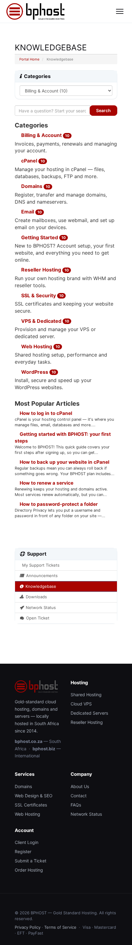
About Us (80, 786)
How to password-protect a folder (58, 504)
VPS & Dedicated (44, 321)
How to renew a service (45, 483)
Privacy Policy (28, 927)
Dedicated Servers (89, 713)
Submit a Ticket (30, 860)
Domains (35, 186)
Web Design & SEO (33, 795)
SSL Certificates (31, 804)
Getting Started (43, 237)
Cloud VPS (81, 703)
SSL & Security (42, 295)
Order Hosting (29, 870)
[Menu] (120, 11)
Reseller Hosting (44, 270)
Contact (79, 795)
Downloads (35, 596)
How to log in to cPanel (45, 413)
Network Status (39, 607)
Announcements (41, 575)
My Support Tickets (40, 565)
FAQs (76, 804)
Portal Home (29, 59)
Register (23, 851)
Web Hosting (40, 346)
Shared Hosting (86, 694)
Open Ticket (36, 617)
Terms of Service (60, 927)
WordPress (38, 372)
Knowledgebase (39, 586)
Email (31, 212)
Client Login (26, 842)
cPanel (32, 161)
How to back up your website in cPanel (63, 462)
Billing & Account (44, 135)
